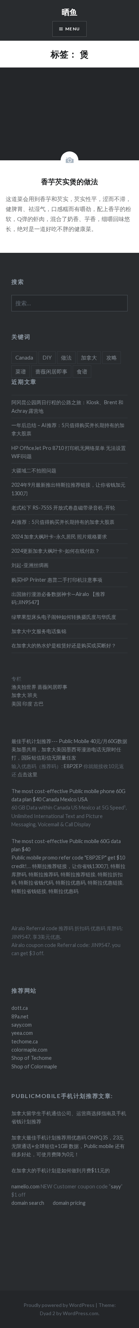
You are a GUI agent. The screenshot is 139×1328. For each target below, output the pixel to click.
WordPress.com (80, 1313)
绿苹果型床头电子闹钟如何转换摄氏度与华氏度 (63, 617)
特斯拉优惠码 (71, 883)
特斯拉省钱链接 (28, 891)
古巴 (37, 704)
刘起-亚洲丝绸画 (29, 565)
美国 (16, 704)
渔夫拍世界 (24, 687)
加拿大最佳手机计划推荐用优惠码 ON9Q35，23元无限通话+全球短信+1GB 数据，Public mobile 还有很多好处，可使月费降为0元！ (68, 1145)
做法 (66, 357)
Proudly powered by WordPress (59, 1305)
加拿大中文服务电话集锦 (38, 631)
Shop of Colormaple (34, 1066)
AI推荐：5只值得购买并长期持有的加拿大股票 (62, 522)
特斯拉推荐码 (43, 874)
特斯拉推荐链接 (78, 874)
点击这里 (27, 774)
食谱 (82, 371)
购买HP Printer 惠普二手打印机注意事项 (56, 580)
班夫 (31, 695)
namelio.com (25, 1186)
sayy (116, 1186)
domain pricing (69, 1203)
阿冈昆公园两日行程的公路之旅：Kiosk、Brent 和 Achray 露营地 (67, 406)
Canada (24, 357)
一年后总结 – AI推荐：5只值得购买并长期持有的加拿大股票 (67, 429)
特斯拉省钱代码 (36, 883)
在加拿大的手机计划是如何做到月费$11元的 (60, 1170)
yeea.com (22, 1033)
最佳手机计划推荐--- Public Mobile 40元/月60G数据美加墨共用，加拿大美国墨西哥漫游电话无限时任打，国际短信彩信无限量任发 (69, 749)
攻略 (111, 357)
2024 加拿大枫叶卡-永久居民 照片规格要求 (59, 536)
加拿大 (89, 357)
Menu (72, 28)
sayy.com (21, 1025)
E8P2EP (73, 766)
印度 (26, 704)
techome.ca (24, 1041)
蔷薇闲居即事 (51, 371)
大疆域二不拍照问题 (33, 470)
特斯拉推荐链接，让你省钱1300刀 (70, 866)
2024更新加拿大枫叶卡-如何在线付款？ (55, 551)
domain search (27, 1203)
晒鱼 (69, 11)
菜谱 (20, 371)
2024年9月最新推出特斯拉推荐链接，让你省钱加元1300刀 (68, 489)
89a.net (20, 1016)
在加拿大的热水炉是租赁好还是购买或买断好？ (63, 645)
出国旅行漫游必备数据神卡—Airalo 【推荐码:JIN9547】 (58, 598)
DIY (47, 357)
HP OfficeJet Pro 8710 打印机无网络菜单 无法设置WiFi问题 (68, 452)
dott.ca (19, 1008)
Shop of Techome (31, 1058)
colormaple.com (29, 1050)
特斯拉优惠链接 (105, 883)
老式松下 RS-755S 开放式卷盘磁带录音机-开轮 (63, 508)
